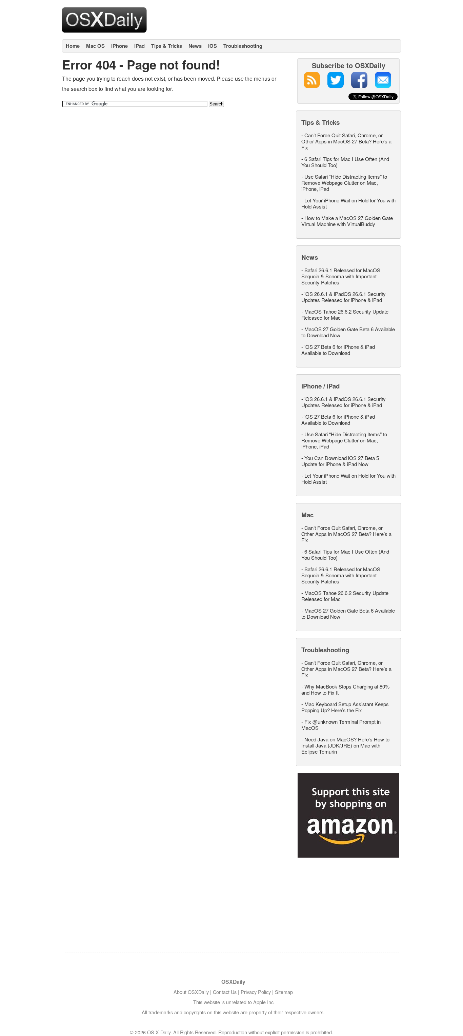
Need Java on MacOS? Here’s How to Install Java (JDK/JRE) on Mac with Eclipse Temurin (345, 745)
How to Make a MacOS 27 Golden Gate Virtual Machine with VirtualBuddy (347, 220)
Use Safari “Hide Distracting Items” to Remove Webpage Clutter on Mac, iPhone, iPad (344, 182)
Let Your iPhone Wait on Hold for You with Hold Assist (348, 203)
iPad (139, 45)
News (195, 45)
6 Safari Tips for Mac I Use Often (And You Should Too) (345, 161)
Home (73, 45)
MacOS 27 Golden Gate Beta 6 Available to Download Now (348, 332)
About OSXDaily (191, 991)
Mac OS (95, 45)
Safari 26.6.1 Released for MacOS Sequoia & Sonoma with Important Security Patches (340, 276)
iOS (212, 45)
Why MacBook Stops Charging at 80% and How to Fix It (345, 689)
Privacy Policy (256, 991)
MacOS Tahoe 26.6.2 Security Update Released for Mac (344, 314)
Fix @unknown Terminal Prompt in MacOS (341, 724)
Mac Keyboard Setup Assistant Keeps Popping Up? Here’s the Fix (345, 707)
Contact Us (225, 991)
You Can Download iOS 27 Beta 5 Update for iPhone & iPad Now (340, 460)
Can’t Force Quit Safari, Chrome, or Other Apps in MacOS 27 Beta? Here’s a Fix (346, 141)
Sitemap (284, 991)
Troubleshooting (242, 45)
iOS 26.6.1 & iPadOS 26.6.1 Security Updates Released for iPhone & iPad (343, 296)
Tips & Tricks (166, 45)
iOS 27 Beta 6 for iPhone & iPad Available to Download (338, 349)
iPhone (119, 45)
